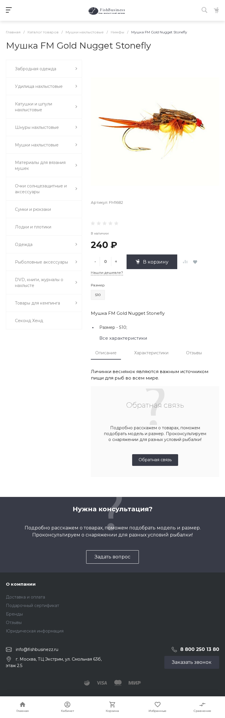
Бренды (14, 614)
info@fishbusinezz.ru (37, 649)
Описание (106, 352)
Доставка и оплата (25, 597)
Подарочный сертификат (32, 605)
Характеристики (151, 352)
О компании (21, 584)
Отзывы (194, 352)
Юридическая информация (35, 631)
